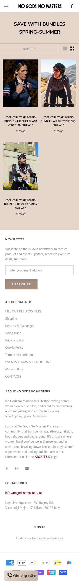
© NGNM (39, 527)
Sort (27, 49)
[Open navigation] (6, 6)
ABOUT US (42, 457)
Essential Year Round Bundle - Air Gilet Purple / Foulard (58, 121)
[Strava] (27, 467)
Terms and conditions (19, 355)
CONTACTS (13, 376)
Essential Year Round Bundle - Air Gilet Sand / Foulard (20, 204)
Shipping (11, 318)
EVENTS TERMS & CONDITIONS (28, 362)
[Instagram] (16, 467)
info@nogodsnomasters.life (23, 493)
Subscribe (21, 284)
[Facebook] (6, 467)
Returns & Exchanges (19, 326)
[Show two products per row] (72, 48)
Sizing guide (13, 333)
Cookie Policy (14, 347)
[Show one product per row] (65, 48)
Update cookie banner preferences (39, 538)
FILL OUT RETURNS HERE (23, 311)
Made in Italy (14, 369)
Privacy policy (14, 340)
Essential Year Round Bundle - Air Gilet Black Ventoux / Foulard (20, 121)
